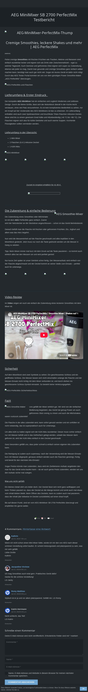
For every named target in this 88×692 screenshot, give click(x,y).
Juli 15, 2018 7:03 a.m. (19, 539)
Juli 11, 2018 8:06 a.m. (19, 569)
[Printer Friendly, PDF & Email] (44, 518)
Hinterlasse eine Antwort (36, 529)
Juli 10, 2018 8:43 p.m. (19, 612)
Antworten (8, 560)
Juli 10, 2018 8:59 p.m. (19, 594)
